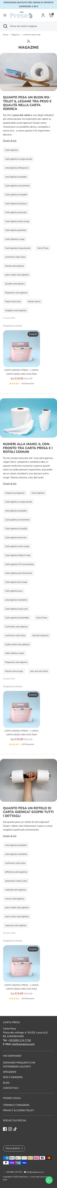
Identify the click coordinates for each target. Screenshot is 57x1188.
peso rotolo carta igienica (17, 274)
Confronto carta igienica (16, 626)
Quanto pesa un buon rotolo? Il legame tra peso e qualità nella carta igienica (27, 103)
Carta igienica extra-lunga (17, 221)
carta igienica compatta (16, 176)
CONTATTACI (10, 1088)
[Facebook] (5, 1129)
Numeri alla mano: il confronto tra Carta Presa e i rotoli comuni (28, 448)
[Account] (43, 14)
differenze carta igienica (16, 871)
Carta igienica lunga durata (17, 248)
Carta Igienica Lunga (14, 239)
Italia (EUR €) (12, 1148)
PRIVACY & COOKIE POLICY (18, 1110)
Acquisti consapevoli (14, 493)
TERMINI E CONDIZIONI (16, 1105)
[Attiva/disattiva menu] (5, 15)
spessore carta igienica (15, 925)
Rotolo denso (34, 301)
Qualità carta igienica (15, 283)
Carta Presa (42, 248)
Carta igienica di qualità (16, 194)
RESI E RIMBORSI (12, 1077)
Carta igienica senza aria (16, 608)
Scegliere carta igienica (15, 310)
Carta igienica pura (13, 590)
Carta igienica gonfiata (15, 230)
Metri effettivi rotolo (14, 653)
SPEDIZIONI (9, 1072)
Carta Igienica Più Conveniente (19, 564)
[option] (20, 358)
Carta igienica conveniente (17, 185)
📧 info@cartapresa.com (34, 1172)
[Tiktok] (15, 1129)
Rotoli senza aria (13, 301)
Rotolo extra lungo (14, 671)
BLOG (6, 1082)
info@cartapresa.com (23, 1044)
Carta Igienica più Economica (18, 573)
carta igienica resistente (16, 599)
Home (5, 34)
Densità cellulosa (40, 635)
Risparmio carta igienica (16, 292)
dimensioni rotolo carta (16, 880)
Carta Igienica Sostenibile (17, 617)
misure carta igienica (14, 898)
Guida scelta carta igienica (17, 644)
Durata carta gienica (14, 265)
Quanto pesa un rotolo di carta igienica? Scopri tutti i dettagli (28, 812)
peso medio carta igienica (17, 907)
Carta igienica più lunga (16, 582)
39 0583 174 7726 (20, 1040)
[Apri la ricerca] (5, 26)
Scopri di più (9, 140)
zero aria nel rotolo (39, 671)
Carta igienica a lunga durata (18, 159)
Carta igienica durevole (15, 212)
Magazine (15, 34)
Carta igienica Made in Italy (17, 555)
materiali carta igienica (15, 889)
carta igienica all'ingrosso (17, 167)
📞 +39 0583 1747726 (12, 1172)
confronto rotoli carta (31, 34)
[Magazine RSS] (28, 41)
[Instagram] (10, 1129)
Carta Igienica (11, 150)
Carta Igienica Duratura (16, 203)
